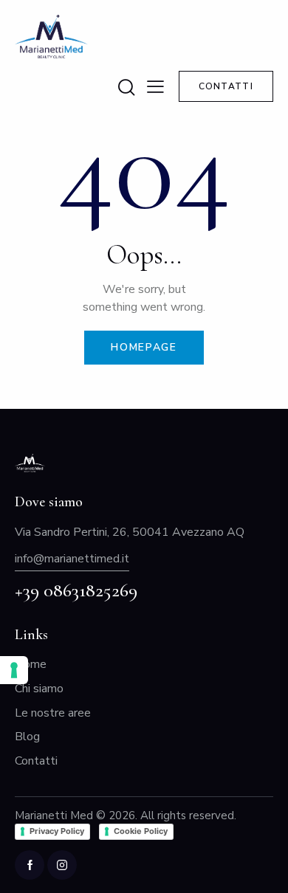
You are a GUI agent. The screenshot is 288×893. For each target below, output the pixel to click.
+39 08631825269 (76, 590)
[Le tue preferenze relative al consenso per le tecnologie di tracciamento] (14, 670)
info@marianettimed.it (72, 559)
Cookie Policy (141, 831)
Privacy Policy (57, 831)
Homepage (144, 347)
